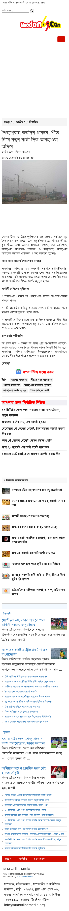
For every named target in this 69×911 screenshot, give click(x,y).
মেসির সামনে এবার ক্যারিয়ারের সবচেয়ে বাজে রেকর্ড (28, 795)
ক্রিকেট (7, 614)
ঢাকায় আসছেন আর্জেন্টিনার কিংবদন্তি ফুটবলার (25, 848)
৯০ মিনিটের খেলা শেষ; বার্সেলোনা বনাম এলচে (25, 810)
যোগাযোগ (39, 859)
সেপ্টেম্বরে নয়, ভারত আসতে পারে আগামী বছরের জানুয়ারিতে (23, 622)
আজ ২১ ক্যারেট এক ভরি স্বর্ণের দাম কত (25, 447)
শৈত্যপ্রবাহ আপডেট (40, 390)
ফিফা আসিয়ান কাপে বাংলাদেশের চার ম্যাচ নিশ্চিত (26, 829)
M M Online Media (25, 877)
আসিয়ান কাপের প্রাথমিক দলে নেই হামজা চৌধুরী (24, 770)
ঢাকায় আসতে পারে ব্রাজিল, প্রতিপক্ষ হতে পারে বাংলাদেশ (29, 815)
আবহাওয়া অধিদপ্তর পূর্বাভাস (37, 385)
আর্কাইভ (22, 859)
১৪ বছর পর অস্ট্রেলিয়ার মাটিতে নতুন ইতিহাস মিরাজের (28, 701)
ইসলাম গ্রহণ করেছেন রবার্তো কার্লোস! (22, 691)
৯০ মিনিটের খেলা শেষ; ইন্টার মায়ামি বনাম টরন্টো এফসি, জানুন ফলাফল (33, 822)
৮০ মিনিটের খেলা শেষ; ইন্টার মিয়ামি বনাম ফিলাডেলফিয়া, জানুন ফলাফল (33, 841)
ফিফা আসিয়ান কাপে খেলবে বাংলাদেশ (21, 711)
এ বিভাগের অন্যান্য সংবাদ (16, 480)
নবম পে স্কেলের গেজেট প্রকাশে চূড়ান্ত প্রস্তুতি (27, 440)
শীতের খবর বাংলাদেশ (41, 380)
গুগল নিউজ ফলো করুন (38, 372)
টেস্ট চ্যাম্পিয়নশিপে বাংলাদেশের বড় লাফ (22, 707)
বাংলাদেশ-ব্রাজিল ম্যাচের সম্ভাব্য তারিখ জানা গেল (26, 805)
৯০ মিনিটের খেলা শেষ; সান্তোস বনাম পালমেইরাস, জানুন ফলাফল (31, 412)
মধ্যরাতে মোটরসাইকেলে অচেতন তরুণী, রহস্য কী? (31, 454)
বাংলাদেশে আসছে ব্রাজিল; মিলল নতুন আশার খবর (27, 800)
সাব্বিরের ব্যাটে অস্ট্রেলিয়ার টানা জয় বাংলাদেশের (25, 652)
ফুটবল (6, 732)
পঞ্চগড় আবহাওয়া (11, 385)
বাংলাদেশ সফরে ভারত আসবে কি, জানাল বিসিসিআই (28, 716)
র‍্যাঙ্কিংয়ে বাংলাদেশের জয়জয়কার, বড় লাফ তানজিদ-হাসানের (31, 686)
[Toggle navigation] (61, 39)
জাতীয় (19, 122)
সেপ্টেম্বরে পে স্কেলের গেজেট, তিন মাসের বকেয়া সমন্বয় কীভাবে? (33, 431)
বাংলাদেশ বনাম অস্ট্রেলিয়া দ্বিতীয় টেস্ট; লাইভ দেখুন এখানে (30, 681)
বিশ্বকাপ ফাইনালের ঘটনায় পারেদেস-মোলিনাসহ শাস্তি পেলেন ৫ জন (34, 834)
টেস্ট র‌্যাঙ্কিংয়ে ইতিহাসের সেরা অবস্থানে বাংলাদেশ (26, 676)
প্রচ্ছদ (7, 122)
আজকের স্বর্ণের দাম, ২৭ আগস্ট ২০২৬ (24, 422)
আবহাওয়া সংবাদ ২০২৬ (14, 390)
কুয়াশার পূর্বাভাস (19, 380)
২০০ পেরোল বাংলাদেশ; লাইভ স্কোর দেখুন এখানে (27, 721)
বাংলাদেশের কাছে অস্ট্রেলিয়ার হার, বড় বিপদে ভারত (27, 696)
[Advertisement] (34, 81)
